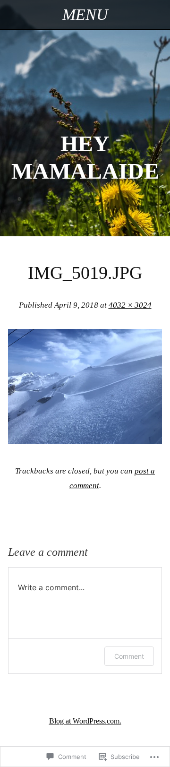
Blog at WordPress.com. (85, 721)
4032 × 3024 (130, 305)
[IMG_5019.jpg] (85, 441)
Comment (129, 656)
